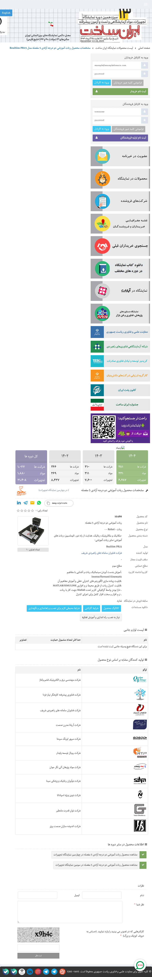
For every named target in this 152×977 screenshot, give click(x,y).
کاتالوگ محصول (111, 608)
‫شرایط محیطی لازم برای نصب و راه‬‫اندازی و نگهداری (54, 608)
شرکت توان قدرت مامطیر (68, 811)
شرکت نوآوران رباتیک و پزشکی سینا (63, 781)
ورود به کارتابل (101, 82)
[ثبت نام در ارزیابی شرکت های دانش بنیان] (120, 376)
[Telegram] (25, 503)
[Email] (32, 503)
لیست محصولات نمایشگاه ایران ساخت (114, 48)
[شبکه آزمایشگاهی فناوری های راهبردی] (120, 347)
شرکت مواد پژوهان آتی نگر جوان (65, 767)
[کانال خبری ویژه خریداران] (45, 971)
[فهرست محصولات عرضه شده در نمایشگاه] (120, 179)
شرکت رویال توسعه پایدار (68, 753)
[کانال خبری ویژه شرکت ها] (53, 971)
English (6, 13)
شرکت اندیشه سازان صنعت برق (65, 826)
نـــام (142, 895)
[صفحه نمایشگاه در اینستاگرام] (37, 971)
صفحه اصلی (144, 48)
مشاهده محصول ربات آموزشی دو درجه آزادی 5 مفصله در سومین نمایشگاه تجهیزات (96, 865)
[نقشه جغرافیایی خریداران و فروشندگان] (120, 224)
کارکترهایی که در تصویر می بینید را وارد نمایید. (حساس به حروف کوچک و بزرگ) (115, 933)
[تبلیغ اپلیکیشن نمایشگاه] (120, 429)
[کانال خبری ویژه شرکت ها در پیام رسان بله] (5, 971)
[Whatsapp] (39, 503)
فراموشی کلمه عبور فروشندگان (128, 129)
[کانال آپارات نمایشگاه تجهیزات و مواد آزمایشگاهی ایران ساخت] (120, 291)
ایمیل (77, 895)
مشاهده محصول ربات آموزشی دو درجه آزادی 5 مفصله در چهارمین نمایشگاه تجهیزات (95, 855)
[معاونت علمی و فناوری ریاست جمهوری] (21, 971)
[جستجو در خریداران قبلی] (120, 247)
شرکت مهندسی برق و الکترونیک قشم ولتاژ (60, 680)
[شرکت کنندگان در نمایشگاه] (120, 202)
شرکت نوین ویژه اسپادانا (69, 795)
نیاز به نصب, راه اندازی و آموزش (101, 617)
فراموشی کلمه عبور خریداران (128, 83)
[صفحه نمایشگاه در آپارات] (62, 971)
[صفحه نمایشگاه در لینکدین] (29, 971)
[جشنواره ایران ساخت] (120, 405)
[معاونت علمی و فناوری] (120, 333)
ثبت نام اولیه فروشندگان (133, 138)
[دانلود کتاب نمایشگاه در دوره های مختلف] (120, 269)
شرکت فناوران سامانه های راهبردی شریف (101, 553)
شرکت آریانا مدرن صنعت (68, 725)
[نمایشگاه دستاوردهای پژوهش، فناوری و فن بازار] (120, 314)
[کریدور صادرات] (120, 362)
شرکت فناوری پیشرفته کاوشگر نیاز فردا (62, 695)
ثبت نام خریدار (138, 91)
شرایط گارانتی (91, 608)
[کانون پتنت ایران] (120, 391)
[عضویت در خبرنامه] (120, 157)
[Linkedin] (18, 503)
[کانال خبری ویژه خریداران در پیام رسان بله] (13, 971)
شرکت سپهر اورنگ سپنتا (69, 739)
